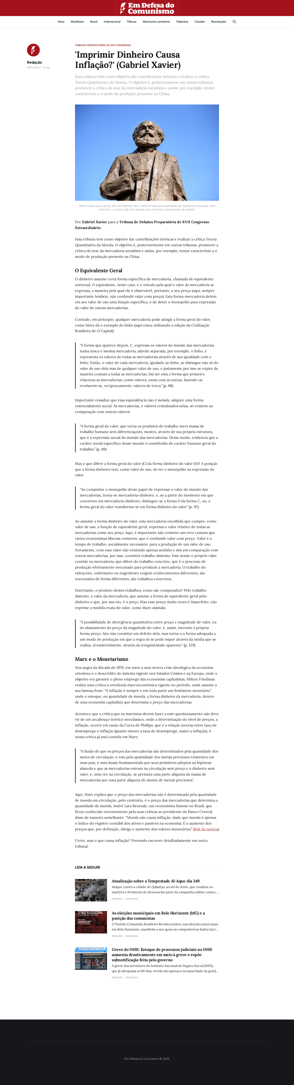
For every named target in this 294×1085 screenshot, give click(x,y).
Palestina (182, 21)
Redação (34, 62)
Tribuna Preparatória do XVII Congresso (103, 45)
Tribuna (131, 21)
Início (61, 21)
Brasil (93, 21)
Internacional (112, 21)
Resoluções (218, 21)
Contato (200, 21)
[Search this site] (234, 22)
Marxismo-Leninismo (156, 21)
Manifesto (77, 21)
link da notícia (206, 829)
